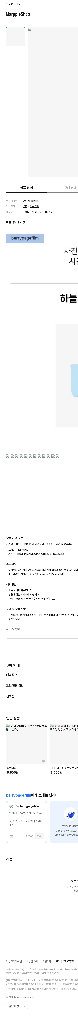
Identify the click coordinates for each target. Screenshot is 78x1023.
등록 (39, 836)
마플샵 (9, 3)
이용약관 (46, 961)
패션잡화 (34, 206)
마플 (18, 3)
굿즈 (25, 206)
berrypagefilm (31, 200)
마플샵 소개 (32, 961)
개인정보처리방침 (65, 961)
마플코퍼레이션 (14, 961)
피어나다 (11, 768)
